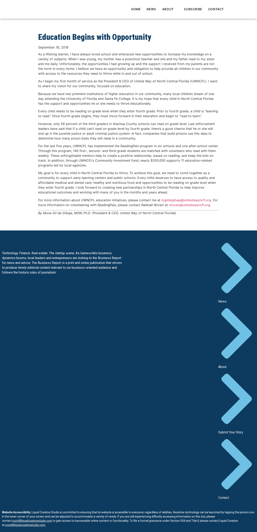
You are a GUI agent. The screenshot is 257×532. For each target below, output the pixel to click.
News (151, 9)
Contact (216, 9)
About (168, 9)
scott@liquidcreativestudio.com (32, 520)
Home (136, 9)
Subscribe (193, 9)
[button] (236, 9)
